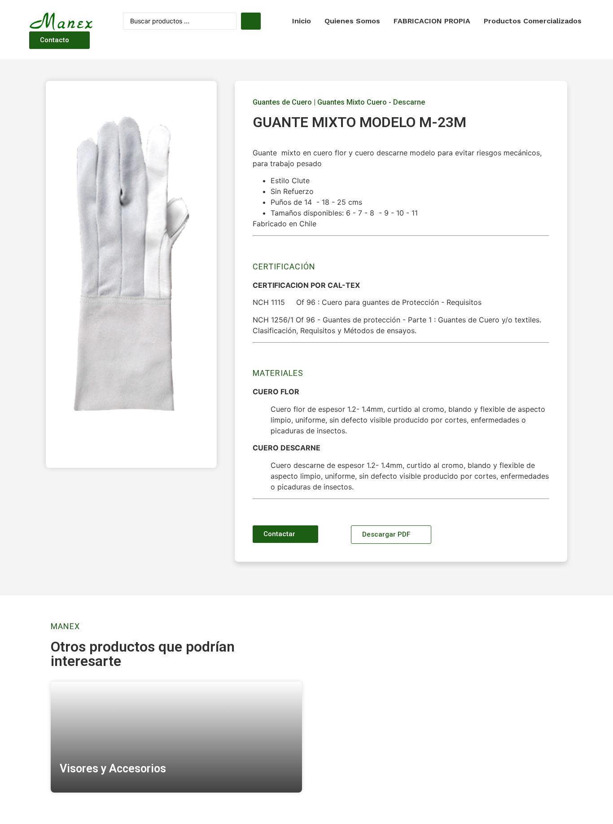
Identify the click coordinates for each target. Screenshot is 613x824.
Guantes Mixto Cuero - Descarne (371, 102)
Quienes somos (352, 21)
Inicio (301, 21)
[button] (59, 40)
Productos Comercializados (533, 21)
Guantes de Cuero (282, 102)
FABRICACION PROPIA (432, 21)
